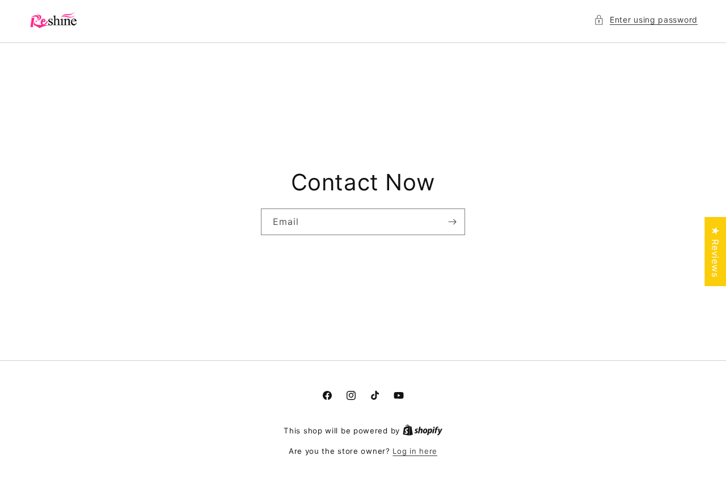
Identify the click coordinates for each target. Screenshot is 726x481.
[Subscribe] (452, 221)
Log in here (414, 451)
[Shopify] (422, 430)
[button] (646, 19)
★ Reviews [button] (715, 251)
